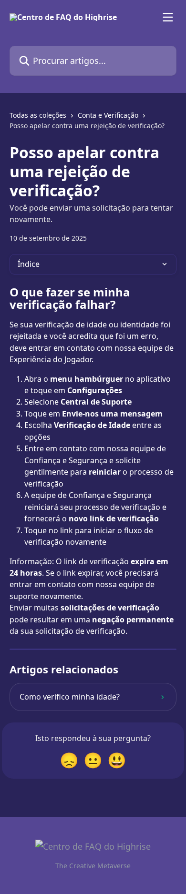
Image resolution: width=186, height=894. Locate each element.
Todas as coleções (38, 115)
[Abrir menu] (167, 17)
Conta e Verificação (108, 115)
